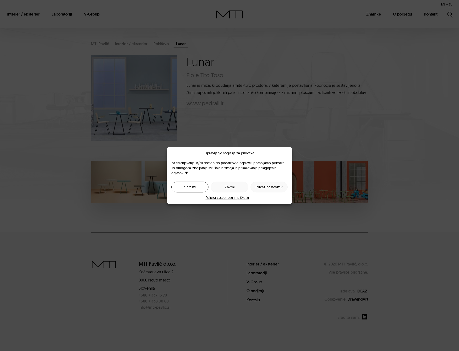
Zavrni (230, 187)
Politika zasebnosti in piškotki (227, 197)
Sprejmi (190, 187)
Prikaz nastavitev (269, 187)
